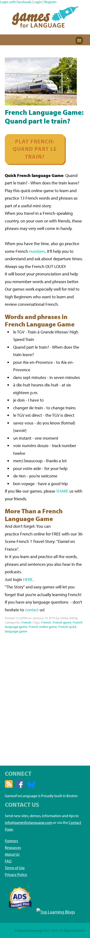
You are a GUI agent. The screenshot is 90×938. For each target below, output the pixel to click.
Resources (13, 847)
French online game (43, 627)
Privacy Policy (16, 874)
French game (62, 622)
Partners (11, 840)
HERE (28, 579)
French (26, 622)
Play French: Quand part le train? (35, 149)
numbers (37, 251)
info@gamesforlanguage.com (28, 822)
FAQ (8, 861)
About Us (12, 854)
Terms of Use (15, 867)
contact (32, 609)
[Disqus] (45, 695)
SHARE (62, 491)
